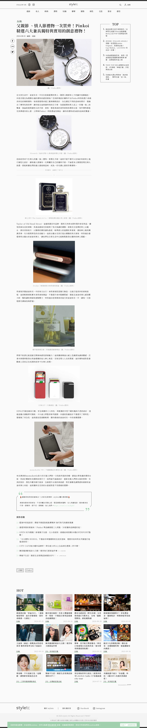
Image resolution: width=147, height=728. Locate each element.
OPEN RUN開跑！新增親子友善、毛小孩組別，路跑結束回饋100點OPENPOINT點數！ (55, 533)
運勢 (82, 11)
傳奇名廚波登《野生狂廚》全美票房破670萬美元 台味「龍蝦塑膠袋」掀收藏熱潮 (87, 616)
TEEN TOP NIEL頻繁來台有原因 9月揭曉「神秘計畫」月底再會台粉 (117, 67)
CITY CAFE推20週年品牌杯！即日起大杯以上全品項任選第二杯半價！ (49, 546)
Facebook (84, 708)
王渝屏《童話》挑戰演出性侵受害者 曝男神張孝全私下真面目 (29, 644)
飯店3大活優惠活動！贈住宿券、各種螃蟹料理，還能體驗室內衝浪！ (117, 646)
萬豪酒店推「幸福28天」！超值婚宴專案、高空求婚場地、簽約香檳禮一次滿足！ (29, 616)
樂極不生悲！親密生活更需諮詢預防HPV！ (59, 674)
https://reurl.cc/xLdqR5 (64, 505)
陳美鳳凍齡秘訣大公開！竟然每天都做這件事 (59, 644)
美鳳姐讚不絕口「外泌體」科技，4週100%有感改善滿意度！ (116, 676)
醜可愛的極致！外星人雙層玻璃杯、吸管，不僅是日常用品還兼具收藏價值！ (59, 616)
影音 (109, 11)
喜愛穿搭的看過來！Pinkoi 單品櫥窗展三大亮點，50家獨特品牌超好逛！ (50, 527)
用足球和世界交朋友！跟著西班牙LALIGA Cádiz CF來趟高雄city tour (87, 676)
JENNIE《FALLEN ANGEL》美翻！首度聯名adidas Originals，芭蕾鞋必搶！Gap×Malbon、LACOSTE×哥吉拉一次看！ (117, 45)
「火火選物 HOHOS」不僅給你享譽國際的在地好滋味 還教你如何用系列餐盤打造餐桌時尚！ (54, 540)
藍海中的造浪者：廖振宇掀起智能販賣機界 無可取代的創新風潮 (46, 522)
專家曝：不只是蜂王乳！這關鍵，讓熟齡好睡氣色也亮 (28, 674)
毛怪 (100, 11)
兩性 (91, 11)
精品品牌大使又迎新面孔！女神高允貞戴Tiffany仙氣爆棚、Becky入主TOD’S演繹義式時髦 (117, 32)
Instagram (100, 708)
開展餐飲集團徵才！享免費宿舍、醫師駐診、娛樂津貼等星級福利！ (117, 616)
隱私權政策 (52, 725)
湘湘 (33, 36)
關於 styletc (49, 708)
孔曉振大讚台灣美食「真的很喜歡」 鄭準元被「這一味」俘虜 (117, 77)
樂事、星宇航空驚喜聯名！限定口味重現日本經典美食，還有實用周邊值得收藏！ (87, 646)
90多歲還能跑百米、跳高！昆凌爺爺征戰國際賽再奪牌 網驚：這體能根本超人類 (117, 58)
